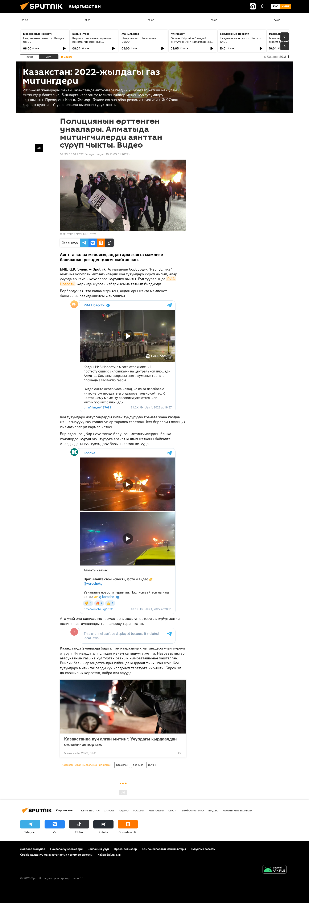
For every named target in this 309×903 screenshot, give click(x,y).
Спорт (173, 810)
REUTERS (68, 234)
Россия (138, 810)
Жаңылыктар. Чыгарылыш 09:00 (139, 40)
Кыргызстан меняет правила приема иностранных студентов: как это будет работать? (91, 43)
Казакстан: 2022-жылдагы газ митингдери (86, 764)
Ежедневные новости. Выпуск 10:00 (240, 40)
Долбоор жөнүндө (32, 849)
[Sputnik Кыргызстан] (43, 11)
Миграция (156, 810)
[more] (179, 752)
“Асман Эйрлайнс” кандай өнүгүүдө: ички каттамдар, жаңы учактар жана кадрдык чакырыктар (193, 43)
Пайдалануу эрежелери (66, 849)
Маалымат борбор (237, 810)
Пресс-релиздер (125, 849)
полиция (138, 764)
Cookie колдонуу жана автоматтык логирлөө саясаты (56, 854)
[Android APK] (274, 870)
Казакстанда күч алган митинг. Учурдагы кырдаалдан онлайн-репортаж (120, 741)
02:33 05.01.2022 (72, 154)
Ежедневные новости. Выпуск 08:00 (43, 40)
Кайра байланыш (109, 854)
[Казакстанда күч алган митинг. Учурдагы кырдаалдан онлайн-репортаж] (123, 707)
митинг (152, 764)
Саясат (109, 810)
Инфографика (193, 810)
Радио (124, 810)
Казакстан (122, 764)
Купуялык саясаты (203, 849)
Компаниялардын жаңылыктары (164, 849)
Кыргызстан (90, 810)
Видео (213, 810)
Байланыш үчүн (98, 849)
